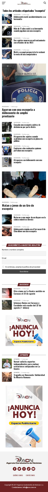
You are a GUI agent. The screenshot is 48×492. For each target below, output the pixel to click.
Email (4, 258)
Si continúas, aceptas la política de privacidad (22, 267)
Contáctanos (30, 475)
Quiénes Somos (18, 475)
